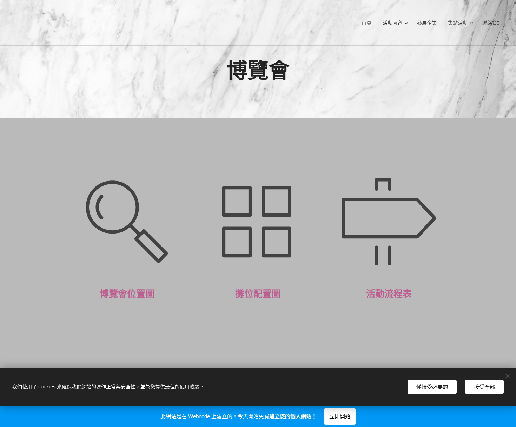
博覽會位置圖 (127, 294)
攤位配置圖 (258, 294)
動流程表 (393, 294)
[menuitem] (368, 23)
